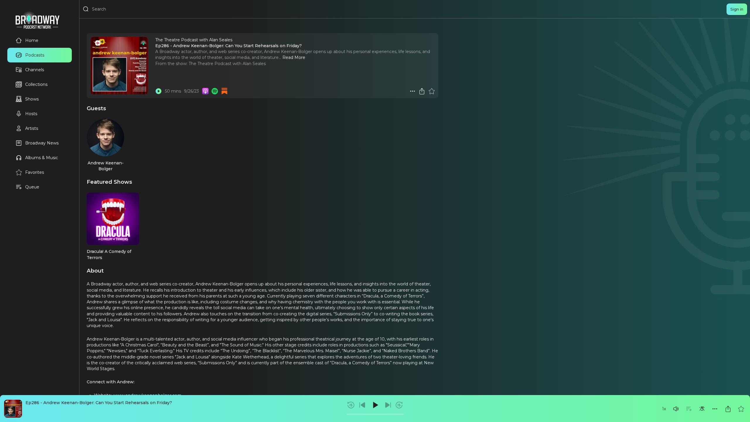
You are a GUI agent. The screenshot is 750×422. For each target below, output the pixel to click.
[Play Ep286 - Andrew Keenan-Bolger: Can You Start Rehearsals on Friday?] (158, 91)
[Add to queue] (689, 409)
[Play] (375, 405)
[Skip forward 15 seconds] (399, 405)
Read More (293, 57)
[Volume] (676, 409)
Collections (36, 84)
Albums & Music (41, 157)
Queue (32, 187)
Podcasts (34, 55)
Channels (34, 69)
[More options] (715, 409)
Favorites (34, 172)
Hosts (31, 113)
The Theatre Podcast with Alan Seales (227, 63)
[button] (676, 409)
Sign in (736, 9)
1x (664, 408)
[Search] (86, 9)
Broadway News (42, 143)
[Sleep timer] (702, 409)
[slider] (375, 414)
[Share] (728, 409)
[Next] (388, 405)
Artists (31, 128)
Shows (32, 99)
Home (31, 40)
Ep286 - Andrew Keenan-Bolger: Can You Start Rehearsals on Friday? (98, 402)
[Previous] (362, 405)
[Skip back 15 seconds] (351, 405)
